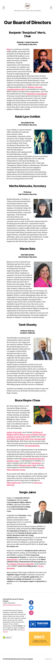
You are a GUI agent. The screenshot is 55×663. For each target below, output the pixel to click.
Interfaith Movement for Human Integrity (20, 659)
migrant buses (12, 560)
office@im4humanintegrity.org (12, 605)
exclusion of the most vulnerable (21, 564)
